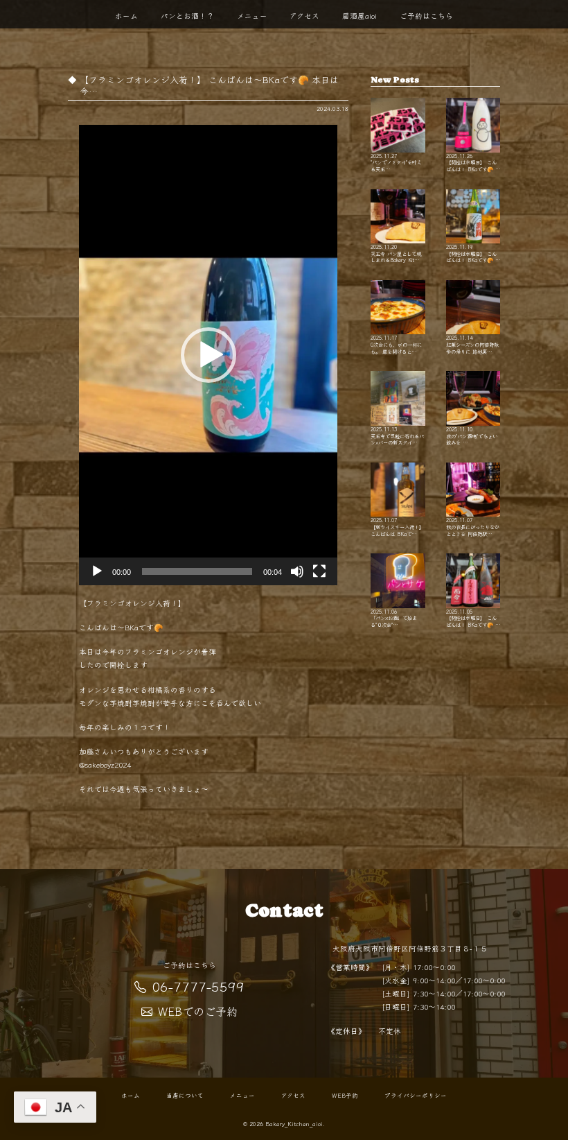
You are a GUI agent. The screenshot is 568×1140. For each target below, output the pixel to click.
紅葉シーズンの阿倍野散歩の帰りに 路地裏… (472, 344)
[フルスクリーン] (319, 571)
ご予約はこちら (426, 15)
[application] (208, 355)
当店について (185, 1095)
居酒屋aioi (359, 15)
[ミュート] (297, 571)
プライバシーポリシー (415, 1095)
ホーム (126, 15)
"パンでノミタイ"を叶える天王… (396, 162)
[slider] (197, 571)
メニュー (252, 15)
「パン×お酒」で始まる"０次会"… (394, 617)
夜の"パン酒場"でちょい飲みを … (471, 435)
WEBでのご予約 (198, 1011)
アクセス (304, 15)
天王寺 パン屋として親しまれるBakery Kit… (396, 253)
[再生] (97, 571)
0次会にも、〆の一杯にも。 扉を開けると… (396, 344)
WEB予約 (345, 1095)
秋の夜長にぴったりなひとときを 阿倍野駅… (472, 526)
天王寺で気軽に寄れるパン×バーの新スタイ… (397, 435)
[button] (208, 355)
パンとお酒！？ (187, 15)
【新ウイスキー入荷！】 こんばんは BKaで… (397, 526)
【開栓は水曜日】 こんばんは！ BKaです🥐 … (473, 162)
